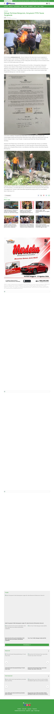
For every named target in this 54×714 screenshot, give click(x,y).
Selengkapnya (26, 644)
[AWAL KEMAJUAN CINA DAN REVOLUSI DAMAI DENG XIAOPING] (15, 685)
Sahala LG (8, 17)
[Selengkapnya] (48, 651)
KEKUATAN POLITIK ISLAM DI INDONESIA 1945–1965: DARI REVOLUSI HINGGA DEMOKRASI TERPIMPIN (15, 639)
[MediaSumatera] (10, 3)
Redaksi (19, 708)
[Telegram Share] (46, 195)
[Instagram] (27, 705)
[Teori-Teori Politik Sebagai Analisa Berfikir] (38, 631)
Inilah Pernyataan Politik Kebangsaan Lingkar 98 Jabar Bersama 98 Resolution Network (24, 623)
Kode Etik (24, 708)
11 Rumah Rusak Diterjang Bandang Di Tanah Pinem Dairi (15, 668)
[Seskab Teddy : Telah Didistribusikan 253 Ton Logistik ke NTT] (43, 205)
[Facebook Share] (38, 195)
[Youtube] (30, 705)
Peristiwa (6, 11)
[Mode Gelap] (47, 3)
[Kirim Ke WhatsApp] (49, 195)
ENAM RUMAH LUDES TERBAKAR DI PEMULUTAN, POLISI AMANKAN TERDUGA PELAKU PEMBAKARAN (27, 226)
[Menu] (5, 3)
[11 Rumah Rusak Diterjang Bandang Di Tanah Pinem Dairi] (15, 660)
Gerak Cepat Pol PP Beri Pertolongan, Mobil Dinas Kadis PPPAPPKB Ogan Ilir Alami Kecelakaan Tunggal (42, 226)
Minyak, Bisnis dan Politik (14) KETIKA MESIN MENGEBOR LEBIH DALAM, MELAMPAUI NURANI (38, 693)
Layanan (29, 708)
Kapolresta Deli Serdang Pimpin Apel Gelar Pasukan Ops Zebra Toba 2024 (37, 668)
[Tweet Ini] (41, 195)
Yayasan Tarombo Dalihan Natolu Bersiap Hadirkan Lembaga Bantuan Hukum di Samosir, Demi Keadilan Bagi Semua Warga (26, 211)
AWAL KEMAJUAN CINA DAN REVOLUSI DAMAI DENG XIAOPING (15, 693)
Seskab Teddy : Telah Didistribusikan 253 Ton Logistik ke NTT (42, 211)
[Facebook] (25, 705)
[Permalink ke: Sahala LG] (5, 17)
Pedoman (35, 708)
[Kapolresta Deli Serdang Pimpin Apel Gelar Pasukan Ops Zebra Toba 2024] (38, 660)
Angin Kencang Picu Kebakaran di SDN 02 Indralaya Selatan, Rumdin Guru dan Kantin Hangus (11, 211)
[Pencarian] (49, 3)
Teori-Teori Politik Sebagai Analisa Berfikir (37, 638)
